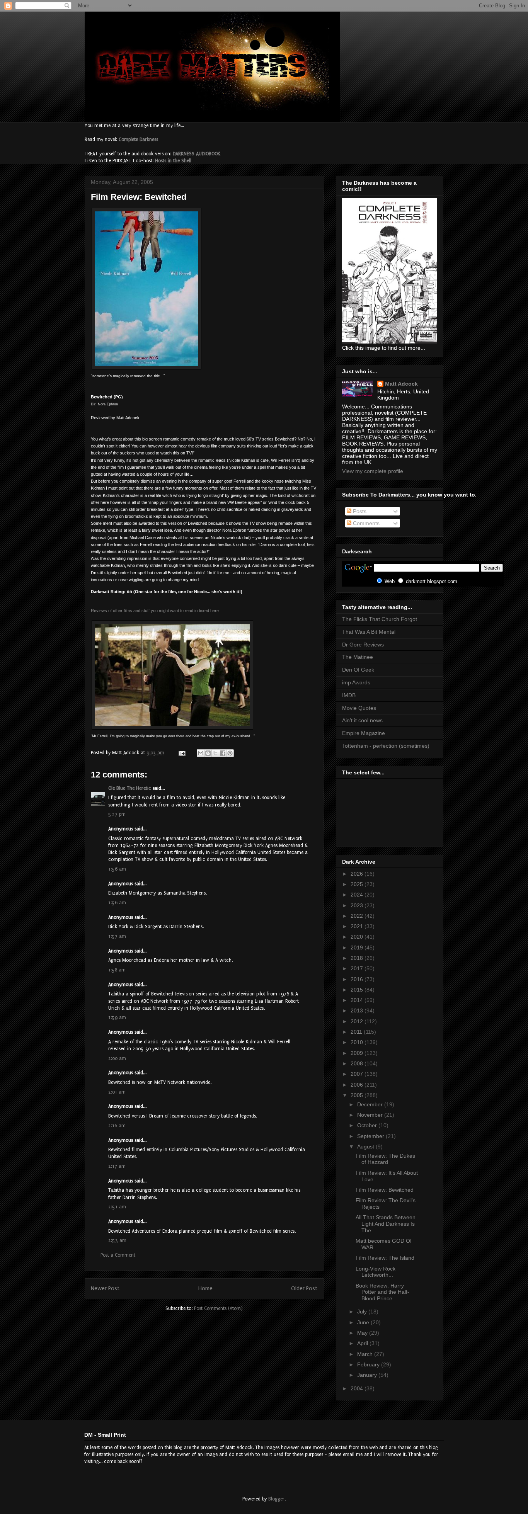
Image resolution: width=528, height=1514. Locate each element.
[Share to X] (215, 753)
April (363, 1343)
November (370, 1115)
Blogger (276, 1499)
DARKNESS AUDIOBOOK (196, 154)
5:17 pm (117, 814)
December (370, 1104)
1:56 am (117, 869)
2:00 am (117, 1058)
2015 (357, 990)
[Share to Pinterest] (230, 753)
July (362, 1311)
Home (205, 1288)
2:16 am (117, 1125)
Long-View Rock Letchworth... (375, 1272)
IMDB (349, 695)
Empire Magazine (363, 733)
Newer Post (105, 1288)
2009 (357, 1053)
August (366, 1146)
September (371, 1136)
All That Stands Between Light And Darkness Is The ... (386, 1223)
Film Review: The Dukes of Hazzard (385, 1159)
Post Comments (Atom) (218, 1308)
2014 (357, 1000)
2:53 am (117, 1240)
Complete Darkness (138, 139)
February (369, 1364)
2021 (357, 926)
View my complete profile (372, 471)
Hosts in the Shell (173, 160)
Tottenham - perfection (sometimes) (385, 746)
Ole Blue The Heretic (129, 788)
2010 (357, 1042)
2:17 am (117, 1166)
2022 (357, 916)
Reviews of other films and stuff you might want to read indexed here (155, 610)
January (367, 1375)
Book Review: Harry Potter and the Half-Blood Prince (382, 1292)
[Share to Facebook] (223, 753)
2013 (357, 1010)
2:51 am (117, 1206)
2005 (357, 1095)
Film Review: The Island (385, 1258)
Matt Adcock (401, 384)
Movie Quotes (359, 708)
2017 (357, 968)
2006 (357, 1085)
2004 (357, 1388)
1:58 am (117, 970)
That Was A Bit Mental (368, 632)
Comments (365, 523)
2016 (357, 979)
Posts (358, 511)
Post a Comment (117, 1255)
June (364, 1322)
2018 (357, 958)
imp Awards (356, 682)
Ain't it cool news (362, 720)
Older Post (304, 1288)
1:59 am (117, 1017)
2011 (357, 1032)
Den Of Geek (358, 670)
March (365, 1354)
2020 (357, 937)
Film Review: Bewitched (385, 1190)
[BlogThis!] (208, 753)
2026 (357, 874)
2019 (357, 947)
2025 (357, 884)
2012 (357, 1021)
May (363, 1333)
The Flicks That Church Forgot (379, 619)
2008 (357, 1063)
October (367, 1125)
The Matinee (357, 657)
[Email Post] (181, 752)
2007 (357, 1074)
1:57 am (117, 936)
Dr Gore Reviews (363, 644)
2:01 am (117, 1092)
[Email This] (200, 753)
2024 (357, 894)
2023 (357, 905)
